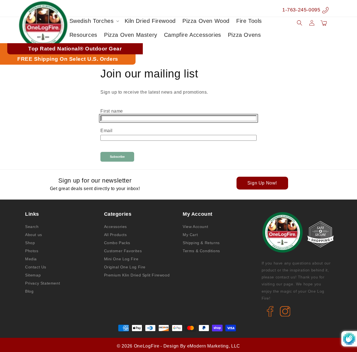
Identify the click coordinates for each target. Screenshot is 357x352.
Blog (29, 291)
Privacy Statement (42, 283)
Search (32, 226)
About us (33, 234)
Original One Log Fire (125, 267)
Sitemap (33, 275)
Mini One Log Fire (121, 259)
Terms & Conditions (201, 251)
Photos (31, 251)
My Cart (190, 234)
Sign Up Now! (262, 183)
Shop (30, 243)
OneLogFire (147, 346)
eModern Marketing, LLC (213, 346)
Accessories (115, 226)
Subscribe (117, 156)
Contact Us (35, 267)
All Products (115, 234)
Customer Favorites (123, 251)
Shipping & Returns (201, 243)
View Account (195, 226)
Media (31, 259)
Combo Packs (117, 243)
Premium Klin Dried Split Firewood (137, 275)
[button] (93, 21)
